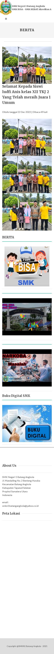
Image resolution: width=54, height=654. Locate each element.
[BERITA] (27, 266)
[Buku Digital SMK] (27, 423)
